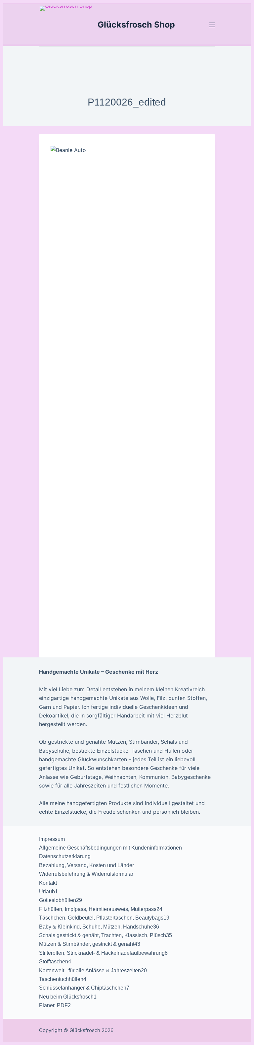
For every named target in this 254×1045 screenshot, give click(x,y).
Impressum (52, 839)
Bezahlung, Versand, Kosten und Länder (86, 865)
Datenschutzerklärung (65, 856)
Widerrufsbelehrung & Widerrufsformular (86, 874)
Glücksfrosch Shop (136, 25)
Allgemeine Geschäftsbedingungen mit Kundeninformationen (110, 848)
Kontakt (48, 883)
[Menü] (212, 25)
